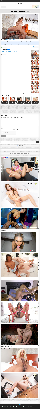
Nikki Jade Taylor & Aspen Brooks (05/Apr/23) (20, 11)
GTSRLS (37, 6)
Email (2, 128)
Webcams (28, 153)
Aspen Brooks (8, 39)
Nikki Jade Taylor (14, 39)
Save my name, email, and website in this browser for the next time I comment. (14, 129)
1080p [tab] (8, 49)
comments (21, 93)
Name (2, 127)
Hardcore (12, 153)
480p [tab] (3, 49)
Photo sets (18, 153)
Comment (2, 118)
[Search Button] (20, 404)
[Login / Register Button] (19, 404)
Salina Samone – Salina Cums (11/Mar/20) (38, 355)
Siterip (25, 153)
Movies (15, 153)
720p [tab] (6, 49)
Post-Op (22, 153)
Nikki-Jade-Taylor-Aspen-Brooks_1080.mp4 (9, 51)
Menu (2, 0)
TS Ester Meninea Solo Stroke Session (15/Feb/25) (38, 312)
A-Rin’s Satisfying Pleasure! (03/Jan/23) (38, 191)
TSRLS (20, 3)
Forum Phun (3, 150)
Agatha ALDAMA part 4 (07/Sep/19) (38, 287)
